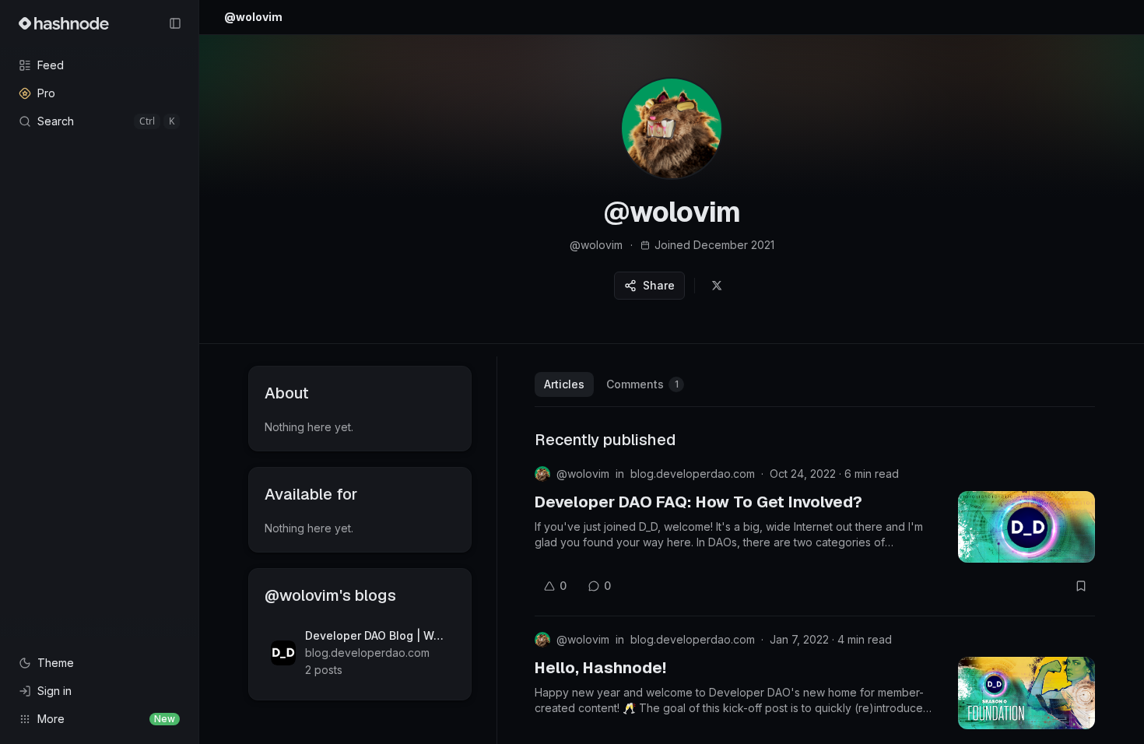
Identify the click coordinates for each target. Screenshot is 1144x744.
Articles (564, 384)
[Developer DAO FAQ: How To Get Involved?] (1026, 527)
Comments (642, 384)
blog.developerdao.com (692, 473)
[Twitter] (716, 285)
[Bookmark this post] (1081, 586)
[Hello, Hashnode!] (1026, 692)
